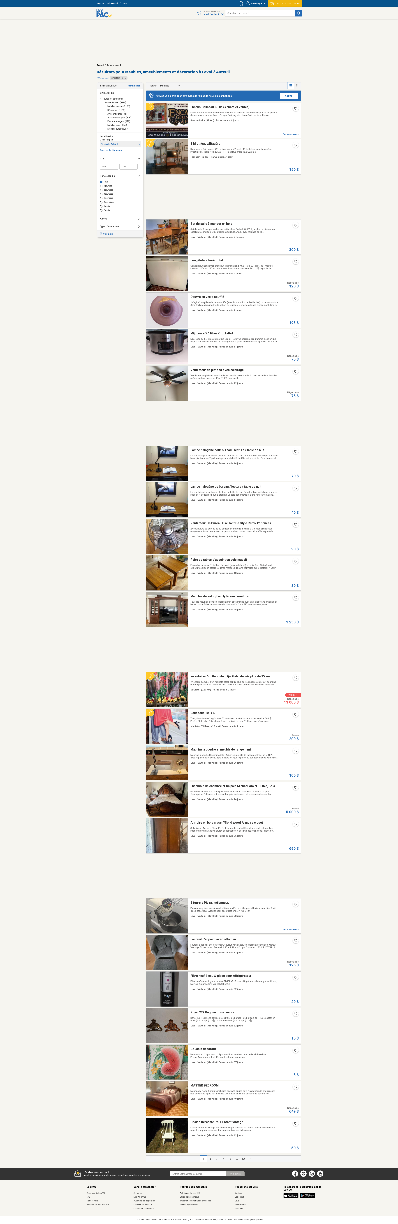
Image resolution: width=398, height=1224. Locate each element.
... (237, 1159)
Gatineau (239, 1208)
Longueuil (239, 1197)
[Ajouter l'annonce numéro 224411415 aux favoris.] (295, 1051)
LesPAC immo (140, 1197)
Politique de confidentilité (98, 1204)
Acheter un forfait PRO (190, 1193)
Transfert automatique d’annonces (195, 1201)
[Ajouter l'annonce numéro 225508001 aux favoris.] (295, 372)
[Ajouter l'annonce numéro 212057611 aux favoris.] (295, 1015)
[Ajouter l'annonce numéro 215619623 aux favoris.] (295, 599)
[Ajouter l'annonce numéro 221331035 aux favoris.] (295, 1088)
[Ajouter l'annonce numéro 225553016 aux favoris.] (295, 336)
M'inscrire (235, 1173)
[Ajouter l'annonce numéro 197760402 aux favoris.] (295, 109)
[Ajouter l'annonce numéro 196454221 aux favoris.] (295, 525)
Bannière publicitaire (189, 1204)
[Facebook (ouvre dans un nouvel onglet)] (295, 1176)
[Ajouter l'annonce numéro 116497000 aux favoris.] (295, 1124)
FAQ (88, 1197)
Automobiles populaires (144, 1201)
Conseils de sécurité (143, 1204)
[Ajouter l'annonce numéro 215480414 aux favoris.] (295, 905)
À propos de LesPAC (96, 1193)
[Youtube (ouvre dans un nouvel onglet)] (321, 1176)
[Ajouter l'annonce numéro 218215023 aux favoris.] (295, 941)
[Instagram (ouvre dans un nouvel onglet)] (312, 1176)
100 (243, 1159)
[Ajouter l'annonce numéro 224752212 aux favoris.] (295, 752)
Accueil (100, 65)
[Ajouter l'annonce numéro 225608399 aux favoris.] (295, 715)
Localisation (106, 136)
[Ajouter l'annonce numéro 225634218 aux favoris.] (295, 299)
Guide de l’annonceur (189, 1197)
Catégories (107, 93)
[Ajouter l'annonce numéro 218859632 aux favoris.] (295, 452)
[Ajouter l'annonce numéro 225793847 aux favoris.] (295, 679)
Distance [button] (164, 85)
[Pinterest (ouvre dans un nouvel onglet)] (303, 1176)
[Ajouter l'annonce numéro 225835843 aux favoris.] (295, 226)
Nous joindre (92, 1201)
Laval (237, 1201)
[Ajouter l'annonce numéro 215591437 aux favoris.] (295, 825)
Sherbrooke (240, 1204)
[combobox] (260, 13)
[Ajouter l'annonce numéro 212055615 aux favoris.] (295, 978)
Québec (238, 1193)
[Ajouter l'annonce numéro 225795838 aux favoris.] (295, 263)
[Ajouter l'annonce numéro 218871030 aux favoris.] (295, 489)
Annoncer (138, 1193)
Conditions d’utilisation (144, 1208)
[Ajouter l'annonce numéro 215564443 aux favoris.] (295, 788)
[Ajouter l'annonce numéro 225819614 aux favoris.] (295, 146)
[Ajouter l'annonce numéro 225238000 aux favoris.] (295, 562)
